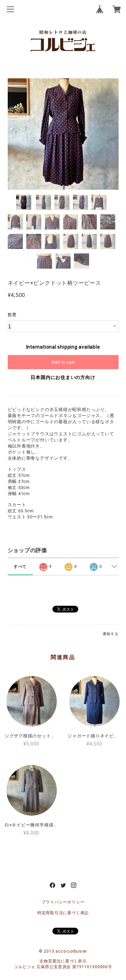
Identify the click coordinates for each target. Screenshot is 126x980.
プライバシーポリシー (63, 902)
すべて (20, 566)
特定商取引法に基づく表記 (63, 912)
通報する (110, 634)
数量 (12, 314)
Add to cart (63, 362)
